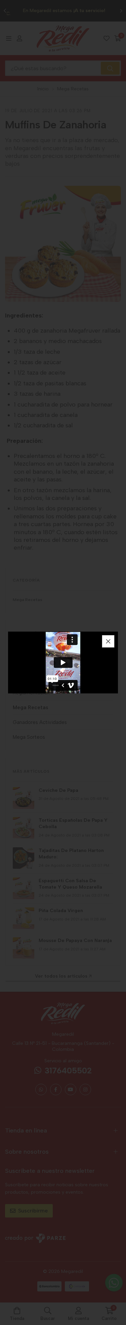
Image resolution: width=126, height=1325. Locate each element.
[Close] (108, 641)
